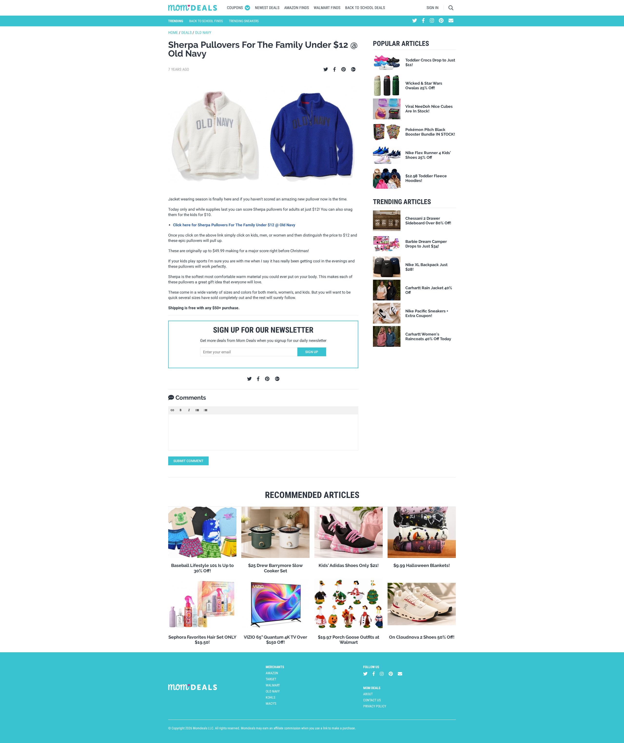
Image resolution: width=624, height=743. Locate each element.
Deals (186, 32)
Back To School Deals (365, 7)
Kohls (270, 697)
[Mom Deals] (192, 8)
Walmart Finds (327, 7)
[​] (263, 432)
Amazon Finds (296, 7)
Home (173, 32)
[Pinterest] (344, 69)
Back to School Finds (206, 21)
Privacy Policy (374, 706)
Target (271, 679)
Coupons (235, 7)
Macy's (271, 703)
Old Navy (203, 32)
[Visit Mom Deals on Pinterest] (441, 21)
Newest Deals (267, 7)
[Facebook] (334, 69)
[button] (172, 410)
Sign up (311, 352)
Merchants (275, 667)
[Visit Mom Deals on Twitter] (414, 21)
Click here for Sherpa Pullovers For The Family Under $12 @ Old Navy (234, 225)
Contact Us (372, 700)
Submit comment (188, 461)
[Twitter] (326, 69)
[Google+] (353, 69)
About (368, 694)
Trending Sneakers (244, 21)
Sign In (433, 7)
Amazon (272, 673)
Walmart (273, 685)
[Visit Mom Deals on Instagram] (432, 21)
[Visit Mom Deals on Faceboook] (423, 21)
